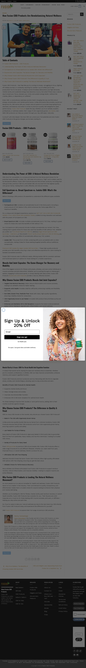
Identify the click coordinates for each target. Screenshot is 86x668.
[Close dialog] (3, 309)
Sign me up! (22, 337)
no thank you (22, 341)
